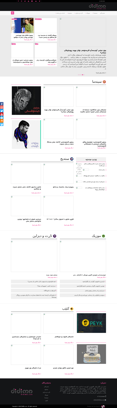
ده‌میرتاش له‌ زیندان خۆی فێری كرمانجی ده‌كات (94, 182)
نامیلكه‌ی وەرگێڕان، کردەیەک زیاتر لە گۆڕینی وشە (46, 61)
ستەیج (70, 13)
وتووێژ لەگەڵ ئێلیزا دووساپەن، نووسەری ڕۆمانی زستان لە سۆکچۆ (23, 36)
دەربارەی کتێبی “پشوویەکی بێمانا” (46, 286)
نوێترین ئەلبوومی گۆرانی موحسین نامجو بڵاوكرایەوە (90, 286)
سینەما (95, 13)
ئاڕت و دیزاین (38, 19)
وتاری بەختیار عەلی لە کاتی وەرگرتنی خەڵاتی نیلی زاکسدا (94, 165)
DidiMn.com (24, 406)
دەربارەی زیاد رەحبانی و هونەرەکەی (94, 290)
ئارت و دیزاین (79, 13)
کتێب (37, 44)
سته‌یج (65, 159)
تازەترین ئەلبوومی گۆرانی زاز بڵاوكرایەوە (93, 281)
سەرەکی (102, 13)
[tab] (26, 83)
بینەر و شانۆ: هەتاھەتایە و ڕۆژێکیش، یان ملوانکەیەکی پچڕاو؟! (95, 189)
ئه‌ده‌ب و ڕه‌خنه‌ (60, 13)
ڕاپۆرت (13, 44)
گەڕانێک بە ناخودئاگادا (50, 290)
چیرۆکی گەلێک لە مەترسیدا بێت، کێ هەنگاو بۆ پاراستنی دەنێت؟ (47, 36)
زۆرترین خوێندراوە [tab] (91, 159)
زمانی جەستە (102, 170)
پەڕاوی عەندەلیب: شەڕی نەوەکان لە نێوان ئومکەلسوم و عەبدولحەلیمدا (23, 61)
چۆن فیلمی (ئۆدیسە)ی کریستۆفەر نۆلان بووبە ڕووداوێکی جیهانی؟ (84, 51)
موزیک (88, 13)
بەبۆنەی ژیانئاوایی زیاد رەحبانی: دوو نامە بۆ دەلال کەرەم (89, 295)
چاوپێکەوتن (14, 19)
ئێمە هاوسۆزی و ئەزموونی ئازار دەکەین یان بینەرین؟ (41, 281)
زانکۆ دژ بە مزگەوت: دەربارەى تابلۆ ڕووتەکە (94, 176)
